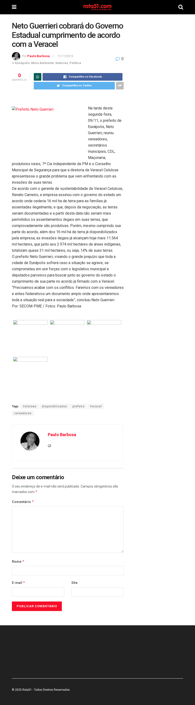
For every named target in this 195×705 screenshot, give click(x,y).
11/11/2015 (65, 56)
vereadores (23, 413)
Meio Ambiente (42, 63)
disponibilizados (54, 406)
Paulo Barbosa (38, 56)
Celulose (29, 406)
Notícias (61, 63)
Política (75, 63)
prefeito (78, 406)
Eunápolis (22, 63)
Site (74, 583)
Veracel (96, 406)
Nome (18, 561)
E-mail (18, 582)
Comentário (23, 501)
